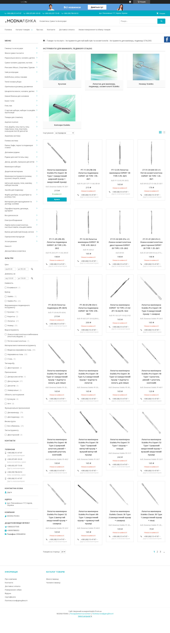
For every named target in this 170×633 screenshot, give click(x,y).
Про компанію (11, 579)
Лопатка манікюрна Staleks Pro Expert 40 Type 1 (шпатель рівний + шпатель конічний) (151, 376)
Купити (57, 199)
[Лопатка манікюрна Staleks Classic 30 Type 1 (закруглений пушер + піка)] (151, 494)
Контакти (51, 29)
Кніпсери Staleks (62, 125)
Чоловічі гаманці (53, 582)
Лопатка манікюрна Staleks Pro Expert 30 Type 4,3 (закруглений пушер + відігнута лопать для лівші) (119, 376)
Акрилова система (12, 136)
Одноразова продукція (14, 236)
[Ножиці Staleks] (146, 67)
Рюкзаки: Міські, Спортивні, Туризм (20, 67)
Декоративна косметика (15, 251)
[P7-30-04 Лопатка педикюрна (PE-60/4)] (57, 288)
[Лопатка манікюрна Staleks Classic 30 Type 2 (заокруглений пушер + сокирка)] (120, 494)
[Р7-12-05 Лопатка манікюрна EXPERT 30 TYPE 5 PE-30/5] (120, 153)
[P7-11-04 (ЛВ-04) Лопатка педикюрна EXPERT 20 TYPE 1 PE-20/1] (88, 153)
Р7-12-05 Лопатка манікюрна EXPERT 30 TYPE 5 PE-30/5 (119, 173)
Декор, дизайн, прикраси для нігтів (19, 162)
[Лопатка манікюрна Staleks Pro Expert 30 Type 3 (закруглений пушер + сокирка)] (151, 288)
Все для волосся (11, 215)
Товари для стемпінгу (14, 117)
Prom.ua (98, 611)
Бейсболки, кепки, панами (16, 77)
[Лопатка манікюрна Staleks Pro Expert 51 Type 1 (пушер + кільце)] (120, 422)
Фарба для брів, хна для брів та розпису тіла (18, 195)
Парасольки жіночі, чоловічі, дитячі (20, 58)
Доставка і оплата (67, 29)
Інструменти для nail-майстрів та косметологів (87, 41)
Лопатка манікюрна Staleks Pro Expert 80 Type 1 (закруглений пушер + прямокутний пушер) (88, 517)
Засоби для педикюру (14, 190)
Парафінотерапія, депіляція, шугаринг (16, 209)
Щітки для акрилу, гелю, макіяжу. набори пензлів (18, 184)
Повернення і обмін (13, 590)
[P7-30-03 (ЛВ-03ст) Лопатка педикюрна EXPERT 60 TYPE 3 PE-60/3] (88, 288)
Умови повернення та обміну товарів (94, 29)
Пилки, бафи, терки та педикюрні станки (19, 146)
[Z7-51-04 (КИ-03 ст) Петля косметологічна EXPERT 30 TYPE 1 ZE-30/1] (151, 153)
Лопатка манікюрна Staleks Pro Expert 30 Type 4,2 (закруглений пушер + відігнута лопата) (88, 376)
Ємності (8, 246)
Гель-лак (8, 105)
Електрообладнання (13, 220)
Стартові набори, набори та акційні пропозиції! (20, 111)
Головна (8, 29)
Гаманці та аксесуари (14, 48)
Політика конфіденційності (16, 600)
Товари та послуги (55, 41)
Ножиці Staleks (146, 84)
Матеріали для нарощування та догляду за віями (18, 202)
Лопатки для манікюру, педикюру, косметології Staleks (104, 85)
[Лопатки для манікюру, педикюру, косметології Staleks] (104, 67)
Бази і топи (9, 101)
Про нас (39, 29)
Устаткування (11, 241)
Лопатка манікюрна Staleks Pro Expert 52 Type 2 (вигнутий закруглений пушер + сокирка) (57, 517)
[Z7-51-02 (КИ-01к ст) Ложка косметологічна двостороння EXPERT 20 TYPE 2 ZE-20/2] (120, 222)
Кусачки (62, 84)
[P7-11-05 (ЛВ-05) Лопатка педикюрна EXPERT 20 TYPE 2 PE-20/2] (57, 222)
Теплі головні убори (13, 82)
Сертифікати (10, 597)
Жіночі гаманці (52, 579)
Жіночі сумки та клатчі (14, 53)
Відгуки (8, 593)
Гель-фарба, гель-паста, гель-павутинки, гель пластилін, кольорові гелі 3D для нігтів (17, 129)
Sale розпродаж (11, 72)
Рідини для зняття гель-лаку (16, 157)
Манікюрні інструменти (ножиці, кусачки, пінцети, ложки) (18, 177)
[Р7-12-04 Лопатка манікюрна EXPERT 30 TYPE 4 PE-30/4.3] (88, 222)
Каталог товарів (23, 29)
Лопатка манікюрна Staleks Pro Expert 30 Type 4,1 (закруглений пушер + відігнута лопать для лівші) (56, 376)
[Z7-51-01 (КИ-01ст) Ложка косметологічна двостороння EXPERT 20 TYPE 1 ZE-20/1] (151, 222)
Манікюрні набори (12, 166)
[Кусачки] (62, 67)
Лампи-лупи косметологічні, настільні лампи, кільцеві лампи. (18, 226)
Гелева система (11, 140)
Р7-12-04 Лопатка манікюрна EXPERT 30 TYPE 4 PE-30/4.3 (88, 242)
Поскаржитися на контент (80, 614)
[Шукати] (161, 21)
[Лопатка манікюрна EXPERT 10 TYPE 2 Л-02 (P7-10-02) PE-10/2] (120, 288)
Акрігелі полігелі (11, 122)
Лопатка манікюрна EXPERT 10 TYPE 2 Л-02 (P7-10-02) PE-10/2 (119, 308)
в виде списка (164, 133)
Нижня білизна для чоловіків (17, 96)
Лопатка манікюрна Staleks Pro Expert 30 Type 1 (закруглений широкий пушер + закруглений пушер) (57, 176)
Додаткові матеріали (14, 171)
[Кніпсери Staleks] (62, 108)
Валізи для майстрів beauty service (19, 232)
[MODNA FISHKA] (21, 22)
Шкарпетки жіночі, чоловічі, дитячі (19, 91)
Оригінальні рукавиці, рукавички (19, 86)
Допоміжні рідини (12, 152)
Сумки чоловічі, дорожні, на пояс (18, 62)
